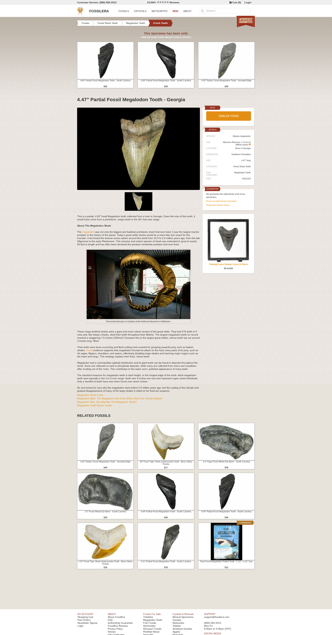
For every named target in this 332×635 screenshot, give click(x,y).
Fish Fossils (149, 622)
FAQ (110, 620)
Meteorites (178, 622)
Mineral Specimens (183, 617)
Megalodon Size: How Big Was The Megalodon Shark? (107, 402)
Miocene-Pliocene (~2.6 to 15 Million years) (237, 143)
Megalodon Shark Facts (90, 395)
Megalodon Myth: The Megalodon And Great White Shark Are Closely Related (119, 398)
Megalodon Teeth (242, 172)
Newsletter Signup (87, 622)
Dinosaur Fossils (152, 628)
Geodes (177, 620)
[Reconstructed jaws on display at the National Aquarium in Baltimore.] (138, 318)
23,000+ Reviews (163, 2)
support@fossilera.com (216, 617)
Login (248, 2)
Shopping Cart (85, 617)
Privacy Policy (115, 628)
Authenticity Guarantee (120, 622)
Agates (176, 631)
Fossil (89, 350)
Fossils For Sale (152, 614)
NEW (175, 11)
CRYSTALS (140, 11)
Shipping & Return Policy (218, 205)
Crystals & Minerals (183, 614)
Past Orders (84, 620)
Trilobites (148, 617)
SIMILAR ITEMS (229, 116)
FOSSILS (124, 11)
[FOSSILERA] (80, 14)
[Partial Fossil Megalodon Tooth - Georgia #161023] (138, 188)
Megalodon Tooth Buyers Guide (94, 405)
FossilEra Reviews (118, 625)
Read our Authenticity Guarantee (221, 201)
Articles (112, 631)
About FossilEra (116, 617)
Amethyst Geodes (182, 628)
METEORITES (159, 11)
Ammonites (149, 625)
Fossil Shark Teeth (242, 166)
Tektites (177, 625)
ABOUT (187, 11)
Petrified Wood (151, 631)
